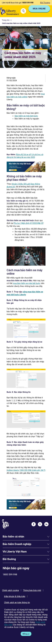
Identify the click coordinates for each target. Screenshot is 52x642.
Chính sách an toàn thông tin (17, 602)
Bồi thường (45, 3)
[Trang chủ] (9, 11)
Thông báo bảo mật (32, 590)
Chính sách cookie (10, 590)
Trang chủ (5, 20)
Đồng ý (26, 634)
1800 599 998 (27, 3)
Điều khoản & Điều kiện (14, 596)
